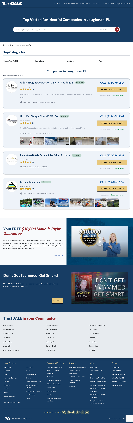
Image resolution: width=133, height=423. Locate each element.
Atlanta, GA (7, 338)
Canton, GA (50, 342)
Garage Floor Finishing (11, 61)
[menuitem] (12, 371)
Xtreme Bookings (30, 181)
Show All (92, 350)
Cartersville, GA (51, 346)
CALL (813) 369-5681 (112, 116)
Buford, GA (50, 338)
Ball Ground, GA (52, 325)
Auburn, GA (7, 342)
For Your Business (69, 4)
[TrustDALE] (12, 3)
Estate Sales (39, 61)
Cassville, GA (50, 350)
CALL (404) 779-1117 (112, 82)
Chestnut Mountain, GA (97, 325)
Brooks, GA (50, 333)
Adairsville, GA (8, 329)
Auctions (70, 61)
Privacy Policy (113, 419)
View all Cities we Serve (12, 402)
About (95, 4)
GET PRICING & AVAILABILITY (112, 89)
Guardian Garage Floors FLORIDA (39, 116)
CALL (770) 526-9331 (112, 155)
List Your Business (108, 3)
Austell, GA (7, 346)
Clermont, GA (93, 338)
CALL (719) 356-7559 (112, 182)
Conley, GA (93, 342)
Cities (17, 45)
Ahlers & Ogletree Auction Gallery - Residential (46, 82)
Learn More (58, 255)
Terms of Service (123, 419)
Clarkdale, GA (94, 329)
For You (55, 4)
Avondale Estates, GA (11, 350)
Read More (57, 301)
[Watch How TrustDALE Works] (99, 288)
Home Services (8, 45)
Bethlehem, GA (51, 329)
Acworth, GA (8, 325)
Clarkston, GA (94, 333)
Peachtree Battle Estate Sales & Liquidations (45, 155)
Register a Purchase (123, 3)
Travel (101, 61)
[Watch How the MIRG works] (99, 241)
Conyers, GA (93, 346)
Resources (84, 4)
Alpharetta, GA (8, 333)
